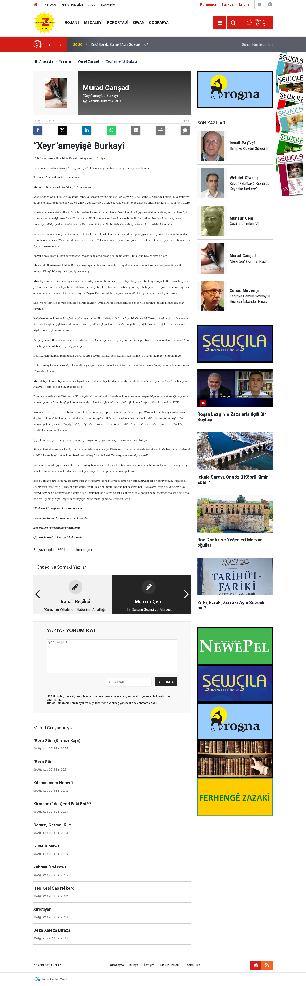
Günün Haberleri (72, 4)
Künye (133, 965)
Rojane (72, 22)
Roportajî (117, 22)
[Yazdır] (160, 130)
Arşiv (91, 4)
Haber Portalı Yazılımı (56, 979)
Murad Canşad (88, 61)
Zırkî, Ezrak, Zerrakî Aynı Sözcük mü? (119, 44)
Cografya (159, 22)
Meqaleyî (93, 22)
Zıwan (138, 22)
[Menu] (220, 23)
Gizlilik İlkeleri (169, 965)
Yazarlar (65, 61)
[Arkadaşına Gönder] (135, 130)
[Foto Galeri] (270, 4)
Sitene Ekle (108, 4)
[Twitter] (62, 130)
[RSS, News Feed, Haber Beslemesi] (267, 965)
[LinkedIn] (86, 130)
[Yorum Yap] (185, 130)
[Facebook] (37, 130)
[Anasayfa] (35, 4)
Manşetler (50, 4)
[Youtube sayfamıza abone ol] (255, 965)
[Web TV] (259, 4)
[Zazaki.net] (44, 22)
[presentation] (49, 44)
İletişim (149, 965)
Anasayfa (46, 61)
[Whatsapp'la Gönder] (111, 130)
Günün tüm (257, 44)
